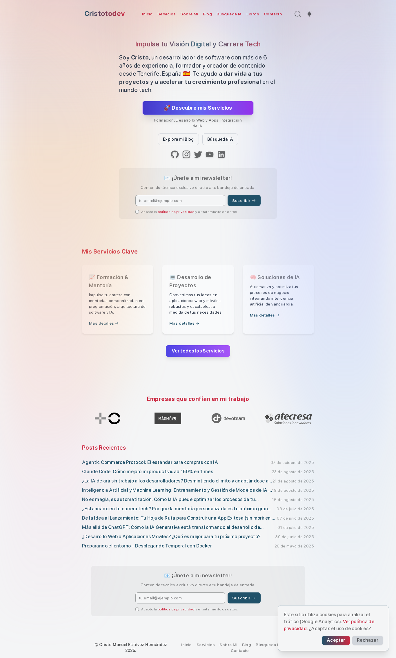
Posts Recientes (104, 447)
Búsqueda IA (229, 14)
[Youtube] (209, 154)
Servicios (166, 14)
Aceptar (336, 640)
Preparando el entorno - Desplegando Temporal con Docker (147, 546)
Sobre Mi (189, 14)
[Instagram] (186, 154)
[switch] (309, 14)
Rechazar (367, 640)
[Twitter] (198, 154)
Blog (207, 14)
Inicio (147, 14)
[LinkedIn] (221, 154)
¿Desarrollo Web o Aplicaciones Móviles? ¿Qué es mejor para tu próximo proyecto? (171, 536)
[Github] (174, 154)
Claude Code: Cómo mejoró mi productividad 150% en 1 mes (147, 471)
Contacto (273, 14)
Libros (252, 14)
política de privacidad (176, 212)
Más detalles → (104, 323)
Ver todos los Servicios (198, 351)
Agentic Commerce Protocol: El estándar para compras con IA (150, 462)
